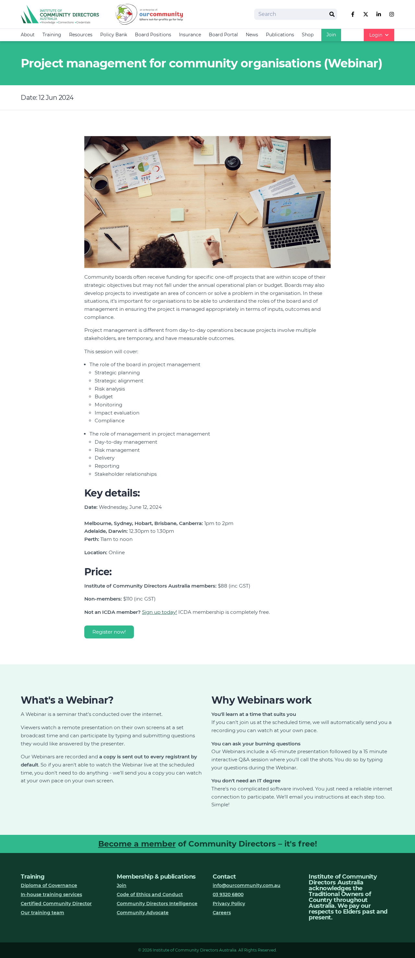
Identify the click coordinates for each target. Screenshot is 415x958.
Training (51, 35)
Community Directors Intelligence (157, 903)
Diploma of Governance (49, 885)
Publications (280, 35)
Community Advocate (143, 913)
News (252, 35)
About (28, 35)
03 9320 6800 (228, 894)
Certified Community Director (56, 903)
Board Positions (153, 35)
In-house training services (51, 894)
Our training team (42, 913)
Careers (222, 913)
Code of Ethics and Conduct (150, 894)
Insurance (190, 35)
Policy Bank (113, 35)
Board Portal (223, 35)
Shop (308, 35)
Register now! (109, 632)
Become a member (137, 843)
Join (331, 35)
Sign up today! (159, 612)
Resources (80, 35)
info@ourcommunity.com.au (246, 885)
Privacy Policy (229, 903)
